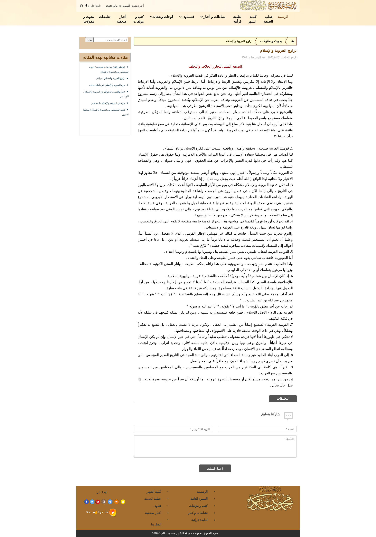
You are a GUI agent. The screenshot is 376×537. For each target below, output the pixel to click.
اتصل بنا (156, 524)
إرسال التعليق (215, 468)
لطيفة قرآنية (199, 519)
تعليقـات (104, 16)
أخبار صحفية (121, 19)
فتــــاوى (188, 16)
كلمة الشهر (252, 19)
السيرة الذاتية (199, 498)
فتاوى (157, 505)
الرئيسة (283, 16)
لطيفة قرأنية (237, 19)
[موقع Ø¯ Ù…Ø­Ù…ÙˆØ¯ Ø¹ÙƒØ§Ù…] (293, 41)
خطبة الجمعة (152, 498)
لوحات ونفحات (162, 16)
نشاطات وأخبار (198, 512)
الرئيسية (202, 491)
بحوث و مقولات (88, 19)
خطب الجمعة (268, 19)
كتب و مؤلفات (138, 19)
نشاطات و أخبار (214, 16)
